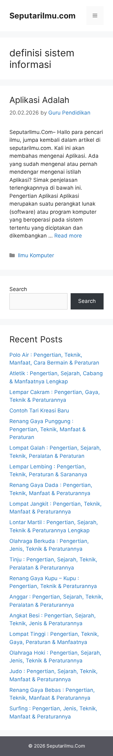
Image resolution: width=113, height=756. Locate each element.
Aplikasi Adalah (39, 100)
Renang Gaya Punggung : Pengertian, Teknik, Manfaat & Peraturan (47, 429)
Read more (68, 235)
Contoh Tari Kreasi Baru (39, 410)
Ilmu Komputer (36, 255)
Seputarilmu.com (42, 15)
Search (18, 289)
